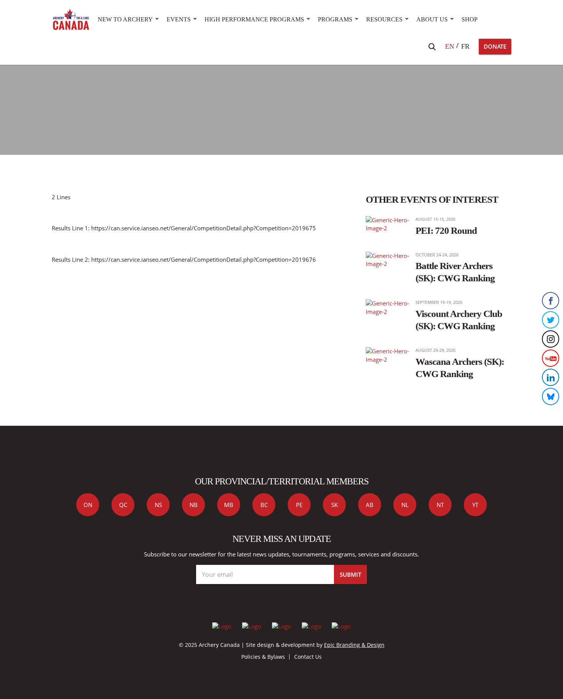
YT (475, 505)
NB (194, 505)
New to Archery (125, 19)
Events (179, 19)
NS (158, 505)
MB (228, 505)
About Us (432, 19)
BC (264, 505)
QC (123, 505)
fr (465, 46)
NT (440, 505)
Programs (335, 19)
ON (87, 505)
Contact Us (308, 656)
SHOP (470, 19)
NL (405, 505)
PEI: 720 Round (446, 230)
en (449, 46)
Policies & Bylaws (263, 656)
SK (334, 505)
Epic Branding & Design (354, 644)
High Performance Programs (254, 19)
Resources (384, 19)
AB (369, 505)
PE (299, 505)
